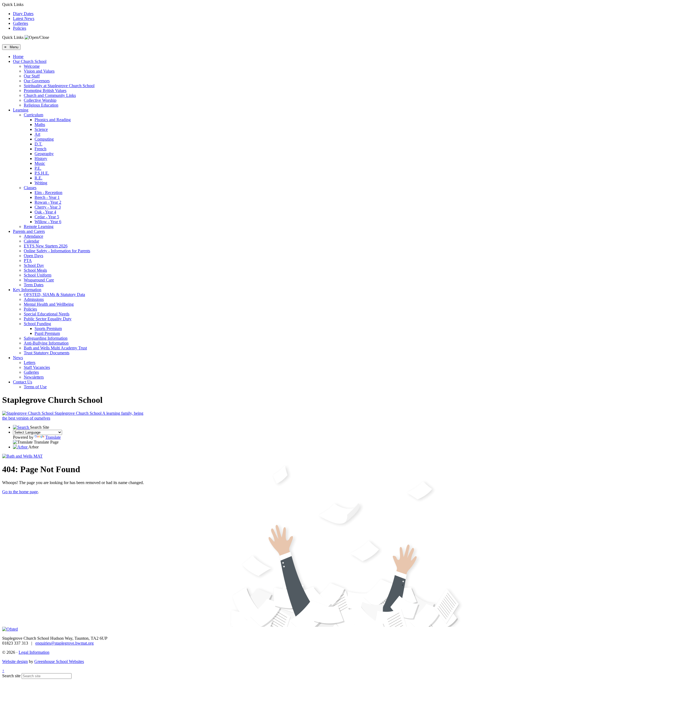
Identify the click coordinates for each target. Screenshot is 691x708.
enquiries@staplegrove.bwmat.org (64, 643)
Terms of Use (35, 386)
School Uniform (37, 275)
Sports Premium (48, 328)
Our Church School (29, 61)
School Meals (35, 270)
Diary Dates (23, 13)
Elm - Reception (48, 192)
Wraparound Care (39, 280)
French (40, 149)
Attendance (33, 236)
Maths (40, 124)
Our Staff (32, 76)
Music (40, 163)
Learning (20, 110)
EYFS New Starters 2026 (45, 246)
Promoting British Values (45, 90)
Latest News (23, 18)
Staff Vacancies (37, 367)
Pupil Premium (47, 333)
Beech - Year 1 (47, 197)
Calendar (31, 241)
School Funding (37, 323)
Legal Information (34, 652)
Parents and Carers (29, 231)
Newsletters (34, 377)
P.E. (38, 168)
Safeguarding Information (45, 338)
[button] (37, 37)
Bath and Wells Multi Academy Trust (55, 348)
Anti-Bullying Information (46, 343)
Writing (41, 183)
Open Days (33, 255)
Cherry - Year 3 (48, 207)
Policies (19, 28)
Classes (30, 187)
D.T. (38, 144)
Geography (44, 153)
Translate (53, 437)
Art (37, 134)
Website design (15, 661)
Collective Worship (40, 100)
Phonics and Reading (53, 119)
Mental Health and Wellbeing (49, 304)
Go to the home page (20, 491)
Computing (44, 139)
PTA (28, 260)
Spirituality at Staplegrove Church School (59, 85)
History (41, 158)
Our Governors (37, 81)
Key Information (27, 289)
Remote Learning (38, 226)
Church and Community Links (50, 95)
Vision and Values (39, 71)
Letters (29, 362)
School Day (34, 265)
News (18, 357)
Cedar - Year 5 (47, 217)
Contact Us (22, 382)
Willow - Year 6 (48, 221)
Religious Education (41, 105)
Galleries (20, 23)
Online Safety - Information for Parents (57, 251)
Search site (11, 675)
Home (18, 56)
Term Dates (33, 284)
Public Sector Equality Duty (48, 318)
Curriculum (33, 115)
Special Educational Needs (46, 314)
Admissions (34, 299)
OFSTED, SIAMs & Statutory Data (54, 294)
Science (41, 129)
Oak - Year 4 (45, 212)
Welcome (32, 66)
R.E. (38, 178)
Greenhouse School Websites (59, 661)
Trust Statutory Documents (46, 352)
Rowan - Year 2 (48, 202)
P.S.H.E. (42, 173)
